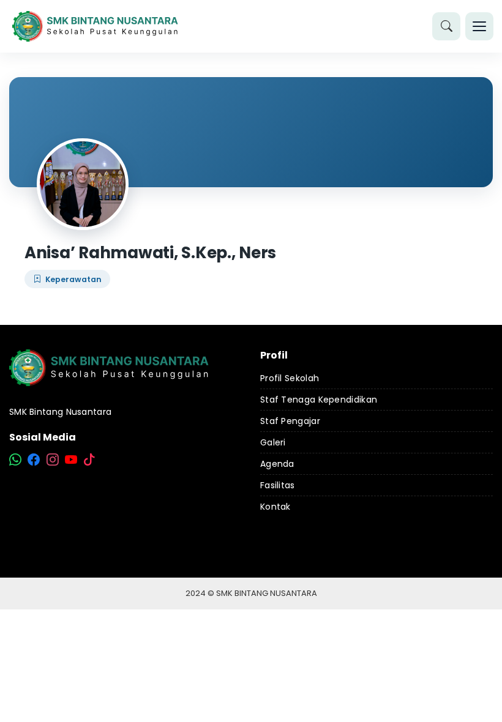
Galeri (273, 442)
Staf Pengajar (290, 421)
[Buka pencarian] (446, 26)
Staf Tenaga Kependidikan (318, 399)
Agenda (277, 464)
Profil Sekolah (289, 378)
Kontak (275, 507)
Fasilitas (277, 485)
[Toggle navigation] (479, 26)
